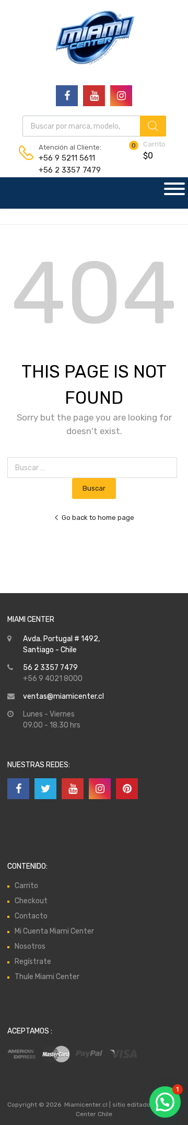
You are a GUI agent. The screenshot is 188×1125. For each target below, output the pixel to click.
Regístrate (33, 961)
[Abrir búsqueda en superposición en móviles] (94, 126)
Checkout (31, 900)
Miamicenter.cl (86, 1104)
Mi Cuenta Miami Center (54, 931)
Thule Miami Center (47, 976)
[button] (165, 1102)
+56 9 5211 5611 (64, 158)
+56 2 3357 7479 (64, 170)
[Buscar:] (94, 467)
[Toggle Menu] (174, 193)
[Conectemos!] (67, 95)
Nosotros (30, 946)
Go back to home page (98, 517)
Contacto (31, 916)
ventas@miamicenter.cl (63, 696)
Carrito (26, 885)
